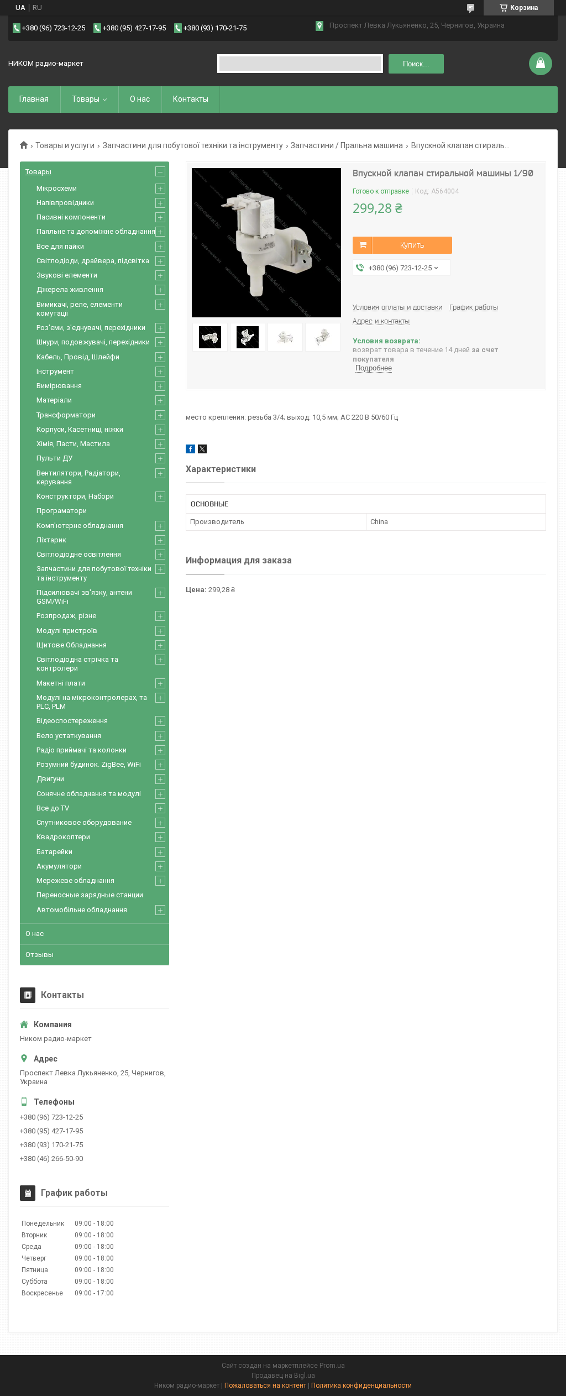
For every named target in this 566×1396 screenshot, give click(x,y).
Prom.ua (332, 1365)
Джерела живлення (69, 289)
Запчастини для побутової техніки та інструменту (193, 145)
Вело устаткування (68, 735)
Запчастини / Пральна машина (347, 145)
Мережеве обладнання (75, 880)
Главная (34, 99)
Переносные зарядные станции (89, 895)
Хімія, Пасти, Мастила (73, 444)
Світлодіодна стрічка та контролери (77, 663)
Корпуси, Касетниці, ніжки (79, 429)
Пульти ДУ (54, 458)
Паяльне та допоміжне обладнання (95, 231)
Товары (85, 99)
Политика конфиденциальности (361, 1385)
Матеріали (54, 400)
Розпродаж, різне (66, 615)
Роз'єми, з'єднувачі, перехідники (90, 327)
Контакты (190, 99)
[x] (202, 451)
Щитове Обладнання (71, 645)
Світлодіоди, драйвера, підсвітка (92, 261)
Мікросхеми (56, 188)
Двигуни (50, 779)
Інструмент (55, 371)
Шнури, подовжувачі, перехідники (93, 342)
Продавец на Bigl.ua (283, 1375)
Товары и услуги (65, 145)
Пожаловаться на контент (265, 1385)
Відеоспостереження (72, 721)
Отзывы (39, 954)
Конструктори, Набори (75, 496)
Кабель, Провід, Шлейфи (77, 357)
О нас (140, 99)
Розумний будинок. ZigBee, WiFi (88, 764)
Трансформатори (66, 415)
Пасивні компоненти (71, 217)
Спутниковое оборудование (84, 822)
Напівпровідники (65, 202)
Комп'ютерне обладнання (79, 525)
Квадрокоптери (63, 837)
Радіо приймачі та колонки (81, 750)
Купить (412, 244)
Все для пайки (60, 246)
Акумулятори (59, 866)
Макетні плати (60, 683)
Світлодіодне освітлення (78, 554)
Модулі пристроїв (66, 630)
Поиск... (416, 64)
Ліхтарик (51, 540)
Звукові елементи (66, 275)
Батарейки (54, 852)
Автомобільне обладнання (81, 910)
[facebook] (190, 451)
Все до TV (52, 808)
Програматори (61, 510)
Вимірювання (59, 385)
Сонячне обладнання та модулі (88, 794)
